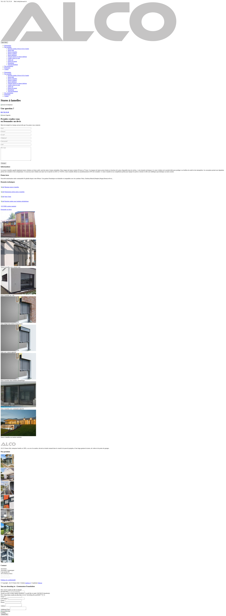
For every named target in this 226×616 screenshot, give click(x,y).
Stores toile (11, 50)
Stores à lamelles (12, 52)
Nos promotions (8, 66)
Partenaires (7, 68)
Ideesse (40, 583)
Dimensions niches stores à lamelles (14, 192)
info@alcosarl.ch (5, 577)
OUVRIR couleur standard (8, 206)
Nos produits (7, 47)
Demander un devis (6, 209)
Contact (6, 69)
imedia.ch (28, 583)
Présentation (7, 45)
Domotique (11, 63)
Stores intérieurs (12, 55)
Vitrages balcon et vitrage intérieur (17, 56)
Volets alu (10, 60)
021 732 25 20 (5, 575)
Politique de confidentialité (8, 580)
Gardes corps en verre (14, 58)
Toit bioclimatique (13, 64)
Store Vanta (8, 196)
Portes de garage (12, 61)
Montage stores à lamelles (12, 187)
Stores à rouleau (12, 53)
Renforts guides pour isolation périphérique (17, 201)
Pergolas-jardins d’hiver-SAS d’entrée (18, 48)
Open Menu (4, 42)
